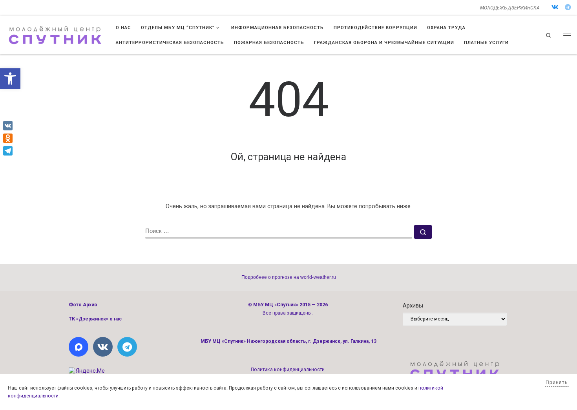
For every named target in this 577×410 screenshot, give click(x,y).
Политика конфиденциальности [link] (288, 369)
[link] (10, 78)
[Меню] (567, 35)
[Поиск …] (423, 232)
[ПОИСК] (278, 231)
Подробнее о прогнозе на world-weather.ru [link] (288, 277)
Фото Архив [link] (83, 305)
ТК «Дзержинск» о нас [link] (95, 319)
